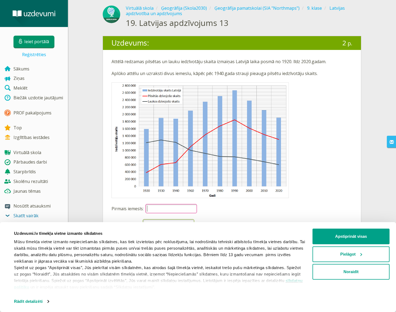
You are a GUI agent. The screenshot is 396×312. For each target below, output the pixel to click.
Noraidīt (351, 271)
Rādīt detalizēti (28, 301)
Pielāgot (348, 254)
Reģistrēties (34, 54)
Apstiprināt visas (351, 236)
